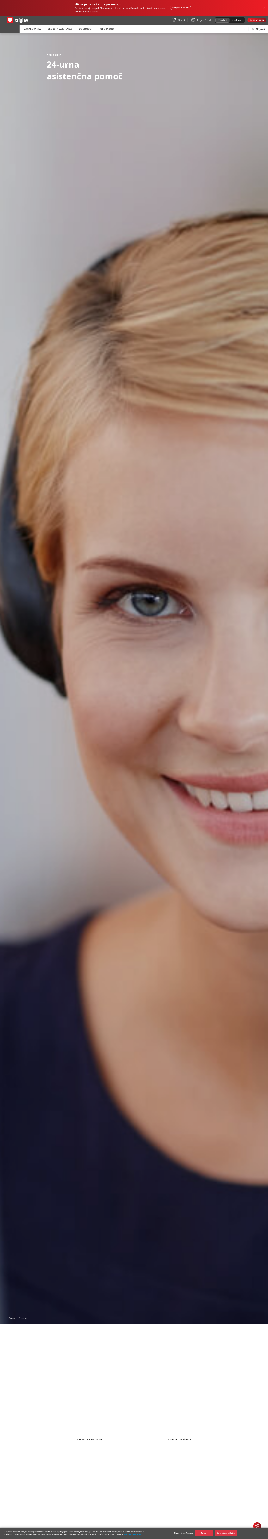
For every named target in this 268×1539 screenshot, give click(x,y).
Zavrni (204, 1533)
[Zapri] (263, 1533)
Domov (12, 1318)
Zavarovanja (32, 28)
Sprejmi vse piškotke (226, 1533)
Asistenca (23, 1318)
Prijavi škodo (180, 8)
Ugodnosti (86, 28)
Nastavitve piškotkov (183, 1533)
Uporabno (107, 28)
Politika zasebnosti (133, 1534)
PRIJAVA (260, 29)
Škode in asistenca (60, 28)
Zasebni (222, 20)
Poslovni (236, 20)
